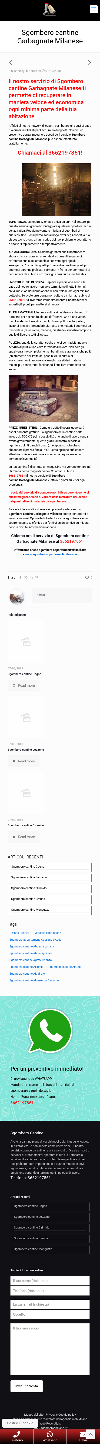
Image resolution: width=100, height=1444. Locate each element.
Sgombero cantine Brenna (28, 899)
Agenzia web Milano (74, 1419)
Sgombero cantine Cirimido (26, 825)
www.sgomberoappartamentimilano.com (52, 554)
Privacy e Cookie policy (61, 1414)
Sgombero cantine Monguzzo (30, 909)
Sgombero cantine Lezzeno (26, 749)
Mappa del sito (33, 1414)
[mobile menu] (94, 9)
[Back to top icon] (90, 1434)
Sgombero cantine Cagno (24, 674)
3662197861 (64, 152)
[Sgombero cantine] (50, 9)
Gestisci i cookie (20, 1423)
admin (33, 71)
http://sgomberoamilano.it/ (50, 1428)
